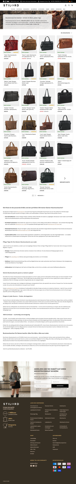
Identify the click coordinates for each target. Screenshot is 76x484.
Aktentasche (63, 418)
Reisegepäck (26, 9)
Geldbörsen (34, 9)
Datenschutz (56, 445)
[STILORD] (11, 5)
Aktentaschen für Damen (54, 224)
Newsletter (32, 440)
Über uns (55, 438)
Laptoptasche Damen (35, 410)
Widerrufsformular (34, 447)
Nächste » (41, 195)
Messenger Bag (34, 414)
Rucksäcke (19, 9)
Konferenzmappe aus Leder (23, 230)
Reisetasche (48, 414)
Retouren (32, 451)
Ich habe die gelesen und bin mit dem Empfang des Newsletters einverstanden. (51, 389)
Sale (64, 9)
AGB (54, 447)
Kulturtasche (63, 406)
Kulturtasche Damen (50, 418)
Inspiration (58, 9)
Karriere (54, 440)
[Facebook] (3, 1)
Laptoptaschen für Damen (13, 288)
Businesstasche (21, 211)
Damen (47, 9)
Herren (52, 9)
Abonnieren (60, 385)
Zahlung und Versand (35, 442)
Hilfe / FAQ (32, 449)
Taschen (13, 9)
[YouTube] (8, 1)
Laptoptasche (48, 422)
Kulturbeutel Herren (34, 430)
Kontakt (32, 453)
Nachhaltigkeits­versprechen (59, 442)
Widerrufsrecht (33, 445)
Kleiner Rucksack (49, 430)
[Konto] (65, 5)
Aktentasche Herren (64, 422)
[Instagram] (6, 1)
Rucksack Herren (49, 406)
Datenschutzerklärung (46, 388)
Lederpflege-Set (15, 257)
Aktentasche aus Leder (20, 224)
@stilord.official (33, 463)
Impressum (55, 449)
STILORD (7, 481)
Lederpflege (33, 438)
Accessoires (41, 9)
